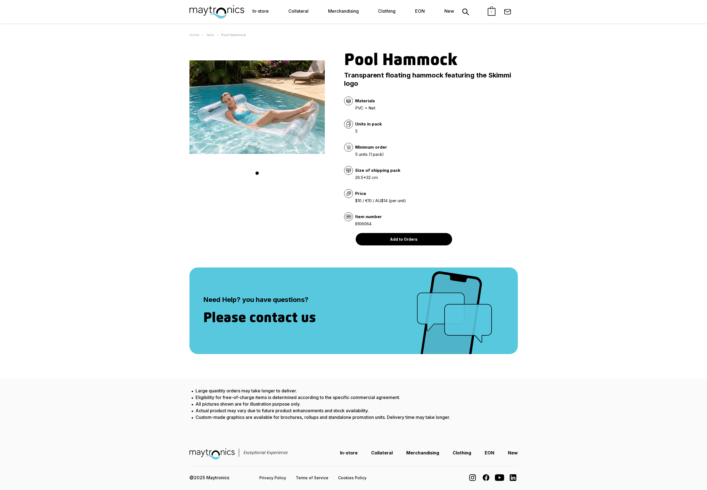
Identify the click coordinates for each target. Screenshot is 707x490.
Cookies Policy (352, 477)
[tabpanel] (257, 107)
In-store (260, 11)
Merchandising (343, 11)
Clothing (386, 11)
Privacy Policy (272, 477)
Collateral (298, 11)
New (449, 11)
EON (420, 11)
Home (194, 35)
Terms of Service (312, 477)
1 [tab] (257, 173)
